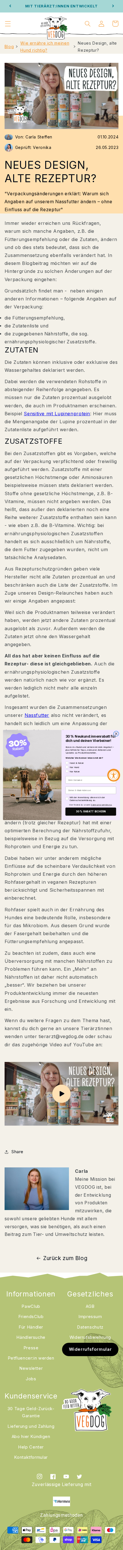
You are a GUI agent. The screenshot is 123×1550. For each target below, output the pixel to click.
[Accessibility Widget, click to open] (113, 775)
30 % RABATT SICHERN (91, 811)
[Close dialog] (116, 733)
